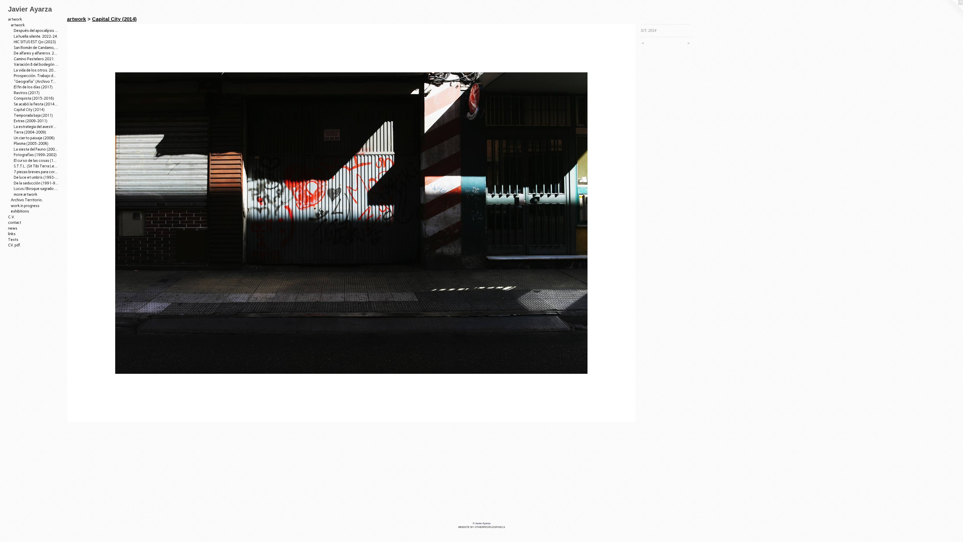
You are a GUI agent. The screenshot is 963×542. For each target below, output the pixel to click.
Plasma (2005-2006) (31, 143)
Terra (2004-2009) (30, 132)
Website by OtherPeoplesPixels (481, 527)
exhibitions (20, 211)
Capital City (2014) (29, 109)
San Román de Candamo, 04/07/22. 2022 (36, 47)
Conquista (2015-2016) (34, 98)
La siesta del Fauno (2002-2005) (36, 149)
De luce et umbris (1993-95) (36, 177)
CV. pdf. (14, 245)
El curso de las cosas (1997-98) (36, 160)
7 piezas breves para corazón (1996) (36, 172)
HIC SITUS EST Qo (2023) (35, 42)
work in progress (25, 206)
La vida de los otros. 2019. (36, 70)
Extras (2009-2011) (30, 121)
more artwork (25, 194)
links (12, 234)
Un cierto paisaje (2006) (34, 138)
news (12, 228)
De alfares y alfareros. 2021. (36, 53)
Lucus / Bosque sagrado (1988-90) (36, 188)
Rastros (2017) (27, 93)
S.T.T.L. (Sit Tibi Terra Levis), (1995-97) (36, 166)
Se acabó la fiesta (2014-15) (36, 104)
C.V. (11, 217)
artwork (15, 19)
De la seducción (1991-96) (36, 183)
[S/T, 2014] (351, 223)
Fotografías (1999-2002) (35, 155)
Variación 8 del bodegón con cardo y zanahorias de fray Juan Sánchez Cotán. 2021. (36, 64)
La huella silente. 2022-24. (36, 36)
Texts (13, 239)
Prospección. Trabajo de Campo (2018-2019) (36, 76)
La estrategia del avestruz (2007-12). (36, 126)
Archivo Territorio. (27, 200)
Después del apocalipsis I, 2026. (36, 30)
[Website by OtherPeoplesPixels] (953, 10)
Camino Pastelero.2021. (34, 59)
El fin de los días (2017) (33, 87)
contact (14, 222)
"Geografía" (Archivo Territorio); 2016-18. (36, 81)
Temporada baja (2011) (33, 115)
